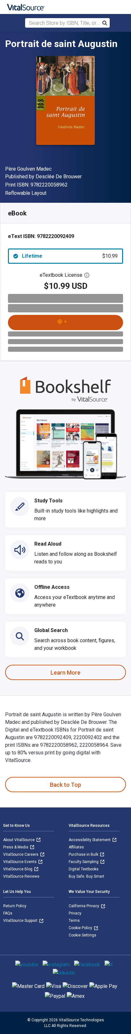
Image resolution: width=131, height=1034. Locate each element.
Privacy (75, 913)
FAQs (7, 913)
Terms (74, 920)
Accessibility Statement (90, 840)
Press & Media (16, 847)
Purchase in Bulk (84, 854)
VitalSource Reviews (21, 876)
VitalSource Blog (18, 869)
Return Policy (14, 906)
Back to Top (65, 784)
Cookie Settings (82, 935)
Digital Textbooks (84, 869)
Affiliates (76, 847)
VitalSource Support (20, 920)
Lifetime (70, 256)
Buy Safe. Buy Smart (86, 876)
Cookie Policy (81, 928)
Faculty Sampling (84, 862)
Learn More (65, 672)
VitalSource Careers (21, 854)
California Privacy (84, 906)
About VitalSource (19, 840)
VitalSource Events (20, 862)
